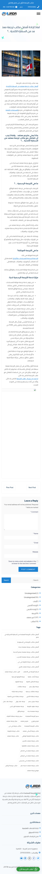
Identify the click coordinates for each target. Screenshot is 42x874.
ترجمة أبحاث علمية (33, 677)
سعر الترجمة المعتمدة (32, 716)
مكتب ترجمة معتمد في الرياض (29, 756)
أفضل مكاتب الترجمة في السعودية (28, 642)
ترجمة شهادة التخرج (33, 696)
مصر (21, 7)
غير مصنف (30, 617)
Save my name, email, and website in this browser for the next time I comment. (22, 562)
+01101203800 (32, 7)
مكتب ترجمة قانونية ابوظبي (30, 736)
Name (35, 533)
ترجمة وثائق (20, 711)
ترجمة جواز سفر (34, 686)
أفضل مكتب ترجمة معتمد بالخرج (29, 667)
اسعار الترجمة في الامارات (31, 672)
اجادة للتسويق (34, 832)
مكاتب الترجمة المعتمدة (31, 726)
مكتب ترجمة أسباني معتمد (31, 731)
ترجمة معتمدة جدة (33, 711)
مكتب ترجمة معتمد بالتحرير (30, 741)
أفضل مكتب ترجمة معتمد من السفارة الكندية (22, 86)
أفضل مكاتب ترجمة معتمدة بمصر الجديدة (26, 652)
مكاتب (33, 621)
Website (35, 552)
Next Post (32, 487)
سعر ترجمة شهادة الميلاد (14, 716)
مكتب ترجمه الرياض (11, 765)
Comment (34, 512)
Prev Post (9, 487)
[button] (28, 869)
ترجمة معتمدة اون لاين (17, 706)
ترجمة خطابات (21, 686)
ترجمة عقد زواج (20, 701)
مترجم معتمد (24, 721)
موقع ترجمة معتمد (33, 770)
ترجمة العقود (19, 682)
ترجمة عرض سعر (33, 701)
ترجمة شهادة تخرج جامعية (15, 696)
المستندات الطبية (12, 110)
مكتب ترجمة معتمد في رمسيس (29, 761)
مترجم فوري (35, 721)
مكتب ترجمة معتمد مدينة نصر (29, 765)
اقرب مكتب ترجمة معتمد (12, 672)
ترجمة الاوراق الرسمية (18, 677)
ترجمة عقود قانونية (33, 706)
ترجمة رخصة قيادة (17, 691)
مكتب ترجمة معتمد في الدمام (30, 751)
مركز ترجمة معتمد (11, 721)
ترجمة (34, 613)
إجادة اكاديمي (31, 609)
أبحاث (35, 601)
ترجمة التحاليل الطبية (32, 682)
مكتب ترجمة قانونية (13, 731)
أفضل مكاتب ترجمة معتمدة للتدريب (28, 657)
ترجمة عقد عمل (8, 701)
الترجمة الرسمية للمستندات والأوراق (25, 258)
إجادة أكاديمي (32, 605)
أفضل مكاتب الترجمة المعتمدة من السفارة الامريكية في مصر (22, 636)
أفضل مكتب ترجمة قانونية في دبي (28, 662)
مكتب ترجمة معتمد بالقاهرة (30, 746)
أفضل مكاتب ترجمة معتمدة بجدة (28, 647)
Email (35, 543)
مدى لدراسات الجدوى (31, 836)
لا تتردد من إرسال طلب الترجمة (27, 379)
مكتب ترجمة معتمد (13, 736)
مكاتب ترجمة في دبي (15, 726)
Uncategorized (30, 593)
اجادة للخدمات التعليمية (30, 828)
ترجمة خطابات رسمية (32, 691)
